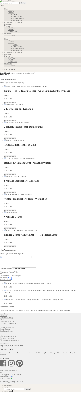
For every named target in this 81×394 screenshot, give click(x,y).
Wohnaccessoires (18, 18)
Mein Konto (8, 33)
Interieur (11, 13)
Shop (6, 9)
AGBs (2, 319)
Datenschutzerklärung (7, 321)
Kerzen (15, 14)
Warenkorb (8, 391)
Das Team (11, 28)
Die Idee (11, 30)
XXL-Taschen (17, 16)
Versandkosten (5, 329)
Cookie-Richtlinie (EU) (8, 323)
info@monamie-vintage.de (11, 340)
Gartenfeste (8, 24)
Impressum (3, 316)
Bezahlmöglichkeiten (7, 327)
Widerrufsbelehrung (6, 318)
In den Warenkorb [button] (10, 102)
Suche (6, 387)
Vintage (11, 11)
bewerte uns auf (5, 280)
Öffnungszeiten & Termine (13, 22)
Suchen (23, 3)
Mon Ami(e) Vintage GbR (9, 272)
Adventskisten (17, 20)
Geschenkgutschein (6, 331)
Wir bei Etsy (12, 32)
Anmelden (11, 35)
